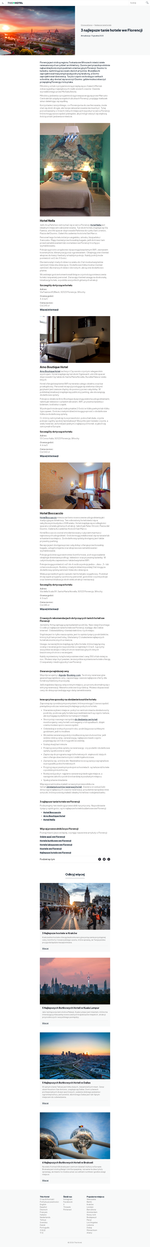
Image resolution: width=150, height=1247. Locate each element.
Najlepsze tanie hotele (102, 25)
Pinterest (67, 1209)
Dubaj (89, 1227)
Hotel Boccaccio (48, 517)
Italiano (43, 1214)
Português (44, 1227)
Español (43, 1207)
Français (43, 1212)
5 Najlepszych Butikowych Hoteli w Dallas (66, 1082)
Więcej (45, 948)
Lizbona (90, 1225)
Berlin (89, 1202)
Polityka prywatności (49, 1202)
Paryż (89, 1220)
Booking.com (74, 675)
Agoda (62, 675)
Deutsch (43, 1209)
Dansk (42, 1225)
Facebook (68, 1202)
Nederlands (45, 1217)
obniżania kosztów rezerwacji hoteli (64, 786)
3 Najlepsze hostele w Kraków (59, 933)
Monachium (92, 1230)
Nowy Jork (91, 1214)
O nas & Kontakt (47, 1199)
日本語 (42, 1230)
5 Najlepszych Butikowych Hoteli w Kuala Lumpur (70, 1007)
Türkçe (43, 1220)
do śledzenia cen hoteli (86, 719)
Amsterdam (92, 1212)
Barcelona (91, 1209)
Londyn (90, 1207)
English (43, 1204)
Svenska (43, 1222)
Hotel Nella (95, 225)
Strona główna (86, 25)
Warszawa (91, 1199)
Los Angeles (92, 1222)
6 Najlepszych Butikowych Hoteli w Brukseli (67, 1162)
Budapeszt (92, 1217)
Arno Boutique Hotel (50, 371)
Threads (67, 1207)
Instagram (67, 1199)
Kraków (90, 1204)
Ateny (89, 1232)
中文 (42, 1232)
